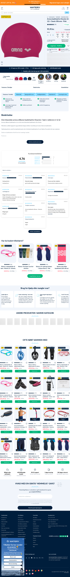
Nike (34, 546)
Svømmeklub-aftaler (22, 528)
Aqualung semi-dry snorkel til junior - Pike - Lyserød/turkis (35, 427)
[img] (5, 175)
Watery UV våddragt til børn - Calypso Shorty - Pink (62, 457)
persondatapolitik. (36, 503)
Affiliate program (21, 532)
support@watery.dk (54, 519)
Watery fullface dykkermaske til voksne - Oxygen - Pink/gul (6, 457)
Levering (3, 526)
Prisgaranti (3, 523)
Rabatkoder (3, 530)
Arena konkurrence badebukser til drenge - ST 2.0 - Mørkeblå (20, 427)
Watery (34, 538)
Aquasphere (35, 544)
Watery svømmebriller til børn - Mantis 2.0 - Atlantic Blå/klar (6, 366)
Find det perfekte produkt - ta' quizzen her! (7, 535)
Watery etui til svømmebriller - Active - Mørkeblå (5, 427)
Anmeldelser (64, 87)
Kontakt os (3, 519)
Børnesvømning (13, 563)
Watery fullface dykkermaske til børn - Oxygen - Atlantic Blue (19, 366)
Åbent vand (13, 557)
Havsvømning (35, 530)
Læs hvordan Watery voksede (55, 557)
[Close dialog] (23, 539)
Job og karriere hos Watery (23, 521)
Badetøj (34, 523)
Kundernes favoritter (37, 519)
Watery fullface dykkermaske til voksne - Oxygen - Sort (34, 366)
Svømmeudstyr (52, 16)
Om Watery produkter (22, 523)
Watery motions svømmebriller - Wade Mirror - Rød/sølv (62, 427)
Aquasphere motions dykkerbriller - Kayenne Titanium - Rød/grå (48, 427)
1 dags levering (49, 472)
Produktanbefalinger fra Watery (7, 532)
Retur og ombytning (5, 528)
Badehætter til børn (64, 16)
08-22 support (35, 472)
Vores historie (20, 519)
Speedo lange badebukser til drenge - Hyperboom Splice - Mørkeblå (20, 457)
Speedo (34, 540)
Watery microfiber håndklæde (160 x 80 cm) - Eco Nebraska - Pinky (62, 268)
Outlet (34, 521)
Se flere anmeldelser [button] (35, 231)
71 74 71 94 (52, 517)
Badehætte (58, 16)
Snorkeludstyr (36, 528)
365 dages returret (62, 472)
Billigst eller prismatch (7, 473)
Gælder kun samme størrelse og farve (64, 40)
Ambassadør (20, 530)
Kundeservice (4, 517)
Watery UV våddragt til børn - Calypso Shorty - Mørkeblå (48, 457)
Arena (34, 542)
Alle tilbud (35, 517)
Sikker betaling (4, 521)
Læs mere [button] (50, 213)
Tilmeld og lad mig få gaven (35, 507)
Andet (12, 567)
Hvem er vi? (20, 517)
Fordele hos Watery (22, 534)
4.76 (22, 158)
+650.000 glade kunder (21, 473)
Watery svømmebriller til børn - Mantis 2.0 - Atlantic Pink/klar (8, 268)
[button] (37, 157)
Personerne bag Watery (22, 526)
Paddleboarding (36, 532)
